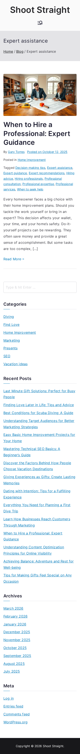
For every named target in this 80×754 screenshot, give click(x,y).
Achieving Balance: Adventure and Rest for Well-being (38, 564)
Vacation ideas (15, 364)
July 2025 (11, 671)
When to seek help (30, 189)
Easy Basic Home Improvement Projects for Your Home (39, 437)
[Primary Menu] (40, 23)
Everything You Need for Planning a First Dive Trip (36, 508)
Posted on (47, 152)
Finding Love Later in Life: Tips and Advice (38, 405)
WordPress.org (15, 722)
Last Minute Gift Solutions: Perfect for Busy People (39, 394)
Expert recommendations (47, 173)
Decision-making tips (30, 167)
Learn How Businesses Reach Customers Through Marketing (36, 522)
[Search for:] (40, 287)
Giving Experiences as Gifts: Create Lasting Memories (39, 480)
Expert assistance (60, 167)
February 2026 (15, 616)
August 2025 (14, 663)
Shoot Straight (40, 9)
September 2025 (17, 656)
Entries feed (13, 706)
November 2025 (16, 640)
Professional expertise (38, 184)
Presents (10, 348)
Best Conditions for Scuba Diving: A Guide (38, 413)
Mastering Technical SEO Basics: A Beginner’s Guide (31, 452)
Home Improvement (32, 160)
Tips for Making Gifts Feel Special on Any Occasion (37, 578)
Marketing (11, 340)
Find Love (11, 324)
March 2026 (13, 608)
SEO (6, 356)
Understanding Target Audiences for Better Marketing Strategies (38, 424)
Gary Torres (16, 152)
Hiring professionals (29, 178)
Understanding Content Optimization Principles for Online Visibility (33, 550)
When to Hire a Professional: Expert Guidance (36, 133)
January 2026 (14, 624)
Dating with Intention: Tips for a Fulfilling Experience (36, 494)
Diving (8, 316)
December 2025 (16, 632)
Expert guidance (15, 173)
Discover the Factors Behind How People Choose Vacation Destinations (37, 466)
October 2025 (15, 648)
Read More (12, 259)
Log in (8, 698)
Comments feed (16, 714)
